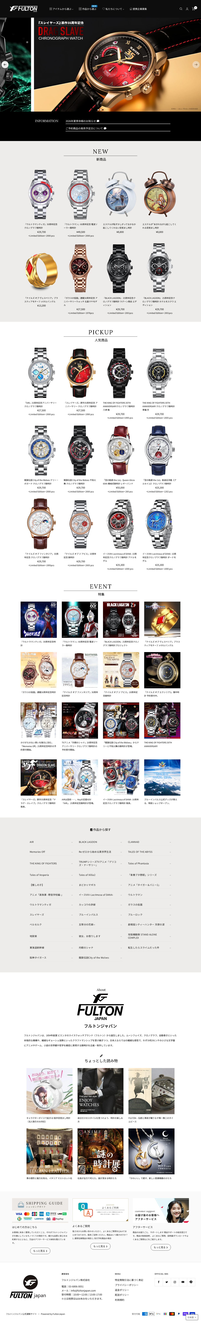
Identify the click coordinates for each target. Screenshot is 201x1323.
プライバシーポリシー (126, 1285)
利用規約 (119, 1300)
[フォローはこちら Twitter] (167, 1282)
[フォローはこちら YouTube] (183, 1282)
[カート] (193, 8)
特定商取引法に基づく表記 (129, 1280)
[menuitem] (61, 9)
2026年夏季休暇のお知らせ (81, 121)
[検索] (181, 9)
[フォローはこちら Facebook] (159, 1282)
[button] (196, 64)
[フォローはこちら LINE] (191, 1282)
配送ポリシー (122, 1295)
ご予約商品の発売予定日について (84, 128)
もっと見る (39, 1250)
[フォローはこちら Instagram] (175, 1282)
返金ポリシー (122, 1290)
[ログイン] (187, 9)
